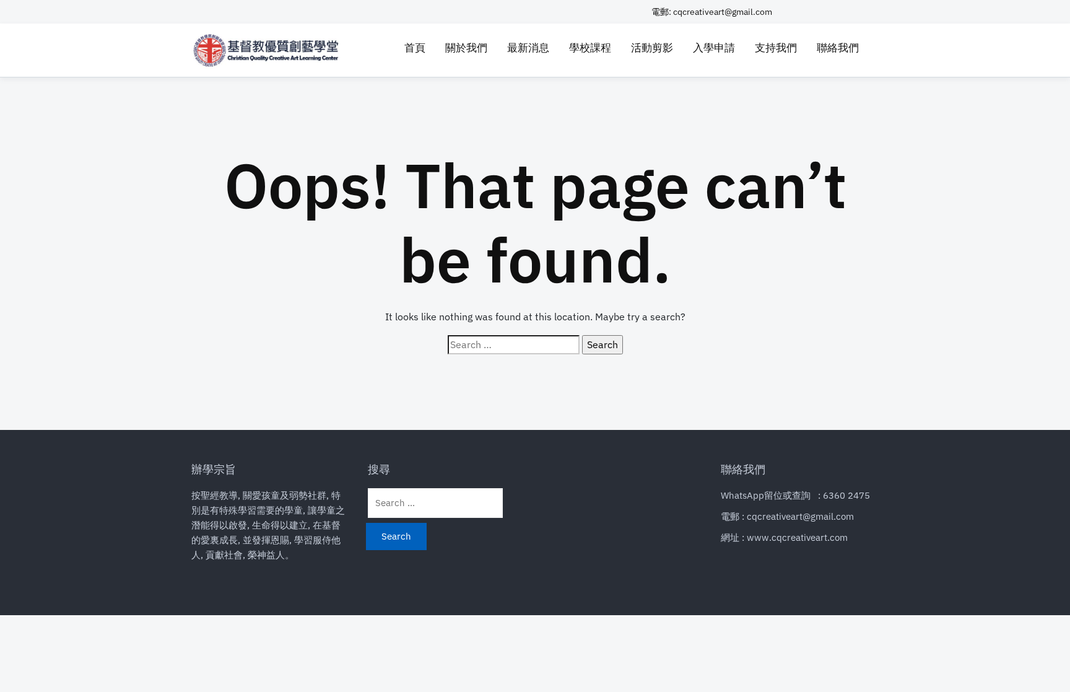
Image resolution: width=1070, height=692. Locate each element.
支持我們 (776, 48)
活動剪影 (652, 48)
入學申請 (714, 48)
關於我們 (466, 48)
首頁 (414, 48)
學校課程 (590, 48)
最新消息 (528, 48)
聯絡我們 (838, 48)
